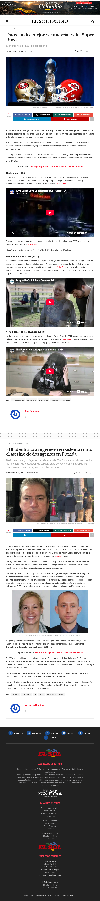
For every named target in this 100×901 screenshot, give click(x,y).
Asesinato (15, 694)
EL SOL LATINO (50, 21)
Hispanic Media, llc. (69, 896)
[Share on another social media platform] (92, 119)
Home (8, 29)
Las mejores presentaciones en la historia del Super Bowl (56, 166)
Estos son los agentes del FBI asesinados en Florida (59, 653)
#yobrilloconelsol (18, 400)
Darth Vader (67, 339)
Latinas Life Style (50, 864)
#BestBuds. (32, 244)
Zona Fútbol (50, 872)
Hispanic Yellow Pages (50, 869)
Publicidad (55, 400)
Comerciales (31, 400)
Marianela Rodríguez (15, 473)
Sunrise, (58, 556)
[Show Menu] (7, 21)
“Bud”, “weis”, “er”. (63, 184)
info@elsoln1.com (50, 833)
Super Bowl (65, 400)
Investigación (51, 694)
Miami (27, 443)
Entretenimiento (17, 29)
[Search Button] (92, 21)
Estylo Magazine (50, 861)
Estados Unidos (17, 443)
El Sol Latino (43, 400)
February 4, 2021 (27, 51)
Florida (41, 694)
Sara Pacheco (13, 51)
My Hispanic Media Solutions (50, 875)
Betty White (62, 267)
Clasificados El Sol (50, 866)
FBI (35, 694)
